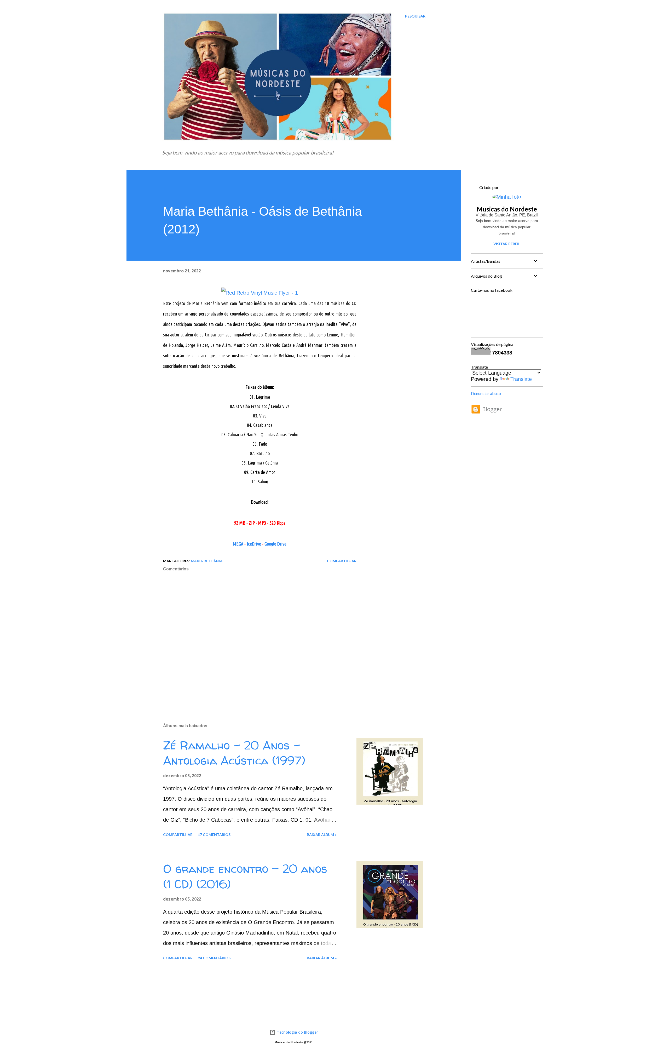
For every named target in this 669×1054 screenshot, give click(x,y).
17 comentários (214, 834)
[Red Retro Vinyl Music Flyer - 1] (259, 293)
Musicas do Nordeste (507, 209)
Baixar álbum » (322, 834)
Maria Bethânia (207, 561)
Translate (521, 379)
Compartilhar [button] (341, 561)
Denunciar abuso (486, 393)
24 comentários (214, 958)
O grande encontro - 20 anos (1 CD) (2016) (245, 876)
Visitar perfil (506, 244)
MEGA (238, 543)
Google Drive (275, 543)
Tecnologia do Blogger (297, 1032)
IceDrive (254, 543)
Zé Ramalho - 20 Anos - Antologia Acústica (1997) (234, 753)
